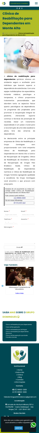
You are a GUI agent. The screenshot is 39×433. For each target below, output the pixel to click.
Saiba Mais (19, 293)
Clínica (20, 375)
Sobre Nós (20, 372)
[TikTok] (19, 8)
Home (20, 370)
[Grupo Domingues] (19, 355)
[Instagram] (17, 8)
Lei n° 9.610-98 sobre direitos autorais (19, 259)
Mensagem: (9, 227)
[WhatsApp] (21, 8)
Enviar (19, 247)
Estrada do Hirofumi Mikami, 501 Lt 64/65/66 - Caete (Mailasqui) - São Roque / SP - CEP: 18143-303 (20, 407)
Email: (23, 211)
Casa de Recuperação (13, 327)
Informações (20, 382)
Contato (20, 379)
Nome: (7, 211)
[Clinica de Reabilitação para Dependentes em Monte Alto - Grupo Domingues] (4, 3)
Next (32, 286)
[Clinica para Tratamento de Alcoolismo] (20, 276)
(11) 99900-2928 (20, 198)
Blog (20, 377)
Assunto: (24, 219)
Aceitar (19, 428)
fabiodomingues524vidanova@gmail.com (20, 397)
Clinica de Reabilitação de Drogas (16, 329)
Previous (3, 286)
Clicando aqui (20, 203)
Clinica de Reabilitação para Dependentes (19, 324)
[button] (36, 3)
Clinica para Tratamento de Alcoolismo (19, 288)
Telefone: (8, 219)
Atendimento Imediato (19, 3)
